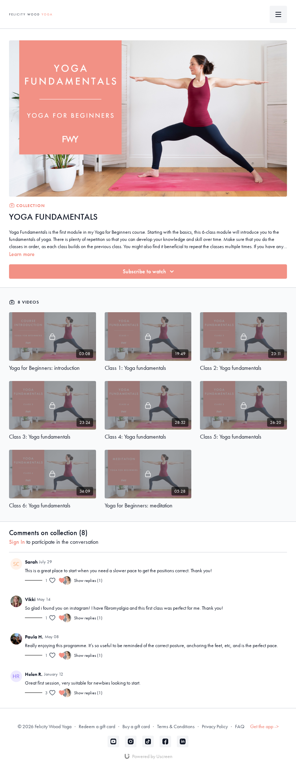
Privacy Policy (215, 726)
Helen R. (34, 674)
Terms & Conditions (176, 726)
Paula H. (34, 636)
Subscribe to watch (144, 271)
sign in (17, 542)
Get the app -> (264, 726)
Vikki (30, 599)
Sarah (31, 562)
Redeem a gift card (97, 726)
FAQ (239, 726)
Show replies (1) (88, 580)
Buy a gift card (136, 726)
